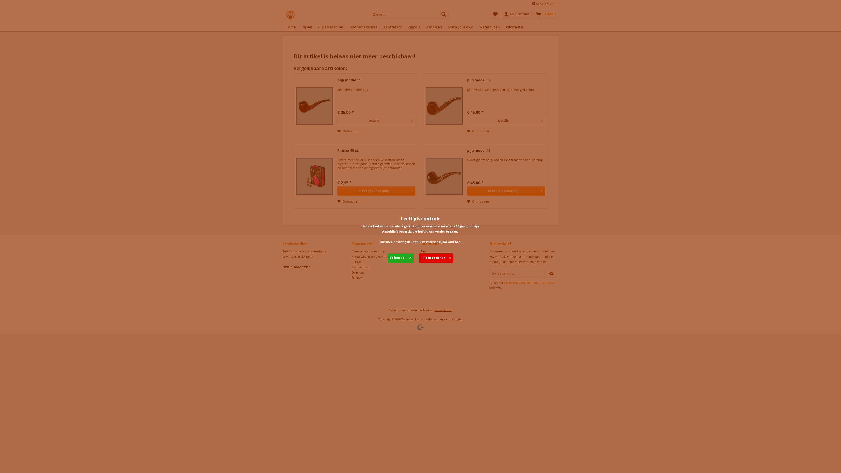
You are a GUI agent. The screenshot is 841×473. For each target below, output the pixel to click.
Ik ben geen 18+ (433, 258)
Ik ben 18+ (398, 258)
